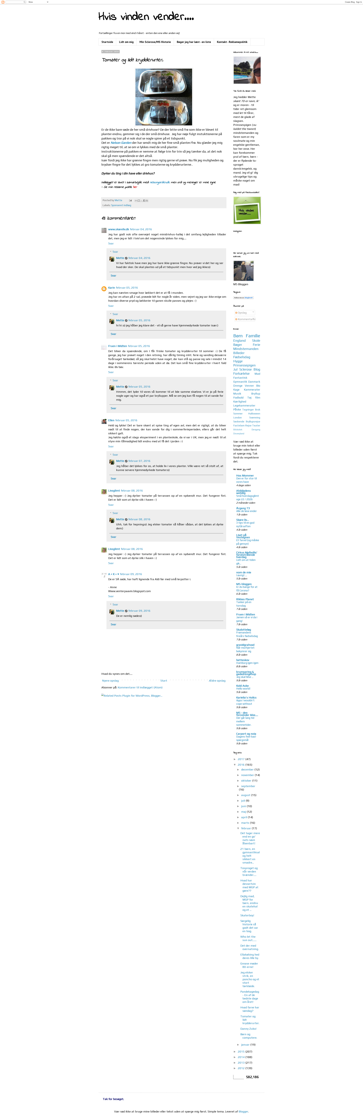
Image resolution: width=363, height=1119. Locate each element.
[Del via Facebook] (144, 200)
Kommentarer (246, 319)
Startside (107, 42)
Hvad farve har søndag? (249, 1009)
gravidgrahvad (245, 644)
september (248, 786)
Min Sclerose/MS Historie (155, 42)
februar (246, 828)
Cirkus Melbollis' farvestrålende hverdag (246, 555)
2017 (241, 759)
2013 (241, 1062)
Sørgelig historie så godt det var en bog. (249, 926)
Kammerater (252, 389)
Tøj (249, 397)
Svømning (254, 417)
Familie (253, 335)
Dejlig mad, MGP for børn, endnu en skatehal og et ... (249, 902)
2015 (241, 1051)
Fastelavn (239, 425)
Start (163, 680)
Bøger (237, 345)
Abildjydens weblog (243, 492)
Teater (256, 425)
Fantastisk (240, 377)
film (257, 397)
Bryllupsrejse (253, 421)
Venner (249, 385)
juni (244, 806)
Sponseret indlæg (121, 205)
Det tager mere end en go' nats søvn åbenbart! (250, 838)
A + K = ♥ (113, 574)
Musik (237, 393)
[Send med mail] (136, 200)
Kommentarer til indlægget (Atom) (140, 687)
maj (244, 811)
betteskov (242, 660)
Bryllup (255, 393)
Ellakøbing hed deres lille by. (249, 956)
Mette (120, 257)
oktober (246, 780)
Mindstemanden (245, 349)
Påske (237, 409)
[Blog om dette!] (138, 200)
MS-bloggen (244, 584)
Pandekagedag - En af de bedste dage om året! (249, 996)
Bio (258, 385)
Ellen (111, 420)
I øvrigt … (241, 575)
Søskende (238, 421)
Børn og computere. (248, 1036)
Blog (257, 369)
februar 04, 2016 (141, 229)
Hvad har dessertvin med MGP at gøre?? (249, 885)
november (248, 775)
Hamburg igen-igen (247, 662)
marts (245, 822)
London (237, 417)
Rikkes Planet (245, 599)
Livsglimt (114, 490)
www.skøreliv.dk (118, 229)
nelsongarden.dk (160, 182)
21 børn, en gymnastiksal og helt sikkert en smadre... (250, 855)
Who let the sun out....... (248, 938)
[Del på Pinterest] (146, 200)
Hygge (238, 361)
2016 (241, 764)
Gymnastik (240, 381)
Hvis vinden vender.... (146, 17)
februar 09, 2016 (131, 574)
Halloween (254, 413)
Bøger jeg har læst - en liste (194, 42)
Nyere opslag (110, 680)
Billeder (239, 353)
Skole (256, 340)
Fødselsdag (241, 357)
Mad (257, 373)
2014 (241, 1057)
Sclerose (245, 369)
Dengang (256, 429)
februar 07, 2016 (139, 460)
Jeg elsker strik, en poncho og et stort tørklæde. (249, 979)
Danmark (254, 381)
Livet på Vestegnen (243, 536)
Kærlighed (239, 401)
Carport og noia (246, 733)
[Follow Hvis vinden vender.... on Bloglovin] (243, 298)
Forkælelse (241, 373)
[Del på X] (141, 200)
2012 (241, 1068)
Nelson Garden (121, 142)
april (244, 817)
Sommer (238, 413)
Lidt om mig (126, 42)
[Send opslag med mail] (130, 200)
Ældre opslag (217, 680)
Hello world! (243, 688)
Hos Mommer (245, 475)
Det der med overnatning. (249, 947)
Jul (235, 369)
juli (243, 800)
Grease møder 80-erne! (249, 965)
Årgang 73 (243, 508)
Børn (238, 335)
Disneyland (238, 433)
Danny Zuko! (248, 1028)
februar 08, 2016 (132, 490)
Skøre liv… (242, 519)
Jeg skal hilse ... (244, 676)
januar (245, 1044)
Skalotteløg (243, 629)
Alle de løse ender (246, 511)
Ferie (256, 345)
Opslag (242, 312)
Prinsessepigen (244, 365)
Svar (111, 243)
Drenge (237, 385)
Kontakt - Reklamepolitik (232, 42)
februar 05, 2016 (127, 287)
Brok (257, 409)
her (135, 187)
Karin (111, 287)
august (246, 795)
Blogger (243, 1111)
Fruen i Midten (117, 346)
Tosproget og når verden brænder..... (249, 871)
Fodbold (238, 397)
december (247, 769)
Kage (236, 389)
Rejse (248, 425)
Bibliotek (237, 429)
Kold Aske (242, 685)
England (239, 340)
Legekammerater (244, 405)
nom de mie (243, 572)
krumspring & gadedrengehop (246, 673)
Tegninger (248, 409)
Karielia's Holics (246, 697)
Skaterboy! (247, 915)
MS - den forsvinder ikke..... (247, 714)
